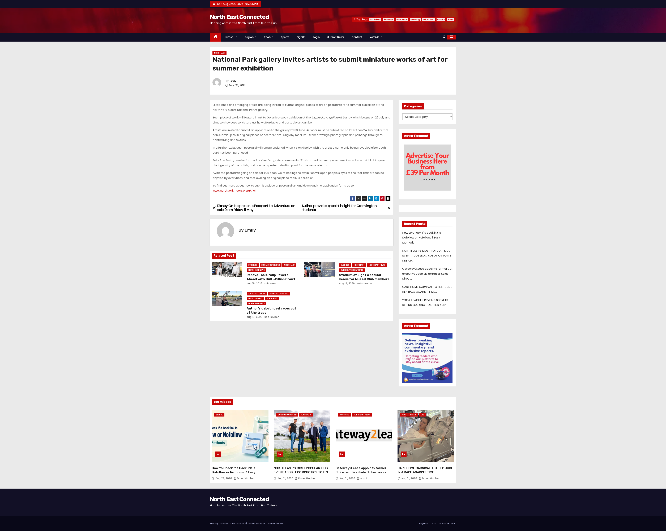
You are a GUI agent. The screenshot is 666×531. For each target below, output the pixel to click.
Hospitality (306, 414)
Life (422, 414)
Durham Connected (270, 265)
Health (413, 414)
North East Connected (239, 16)
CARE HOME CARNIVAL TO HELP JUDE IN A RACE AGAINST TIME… (425, 470)
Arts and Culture (256, 293)
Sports (285, 37)
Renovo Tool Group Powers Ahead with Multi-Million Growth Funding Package (272, 279)
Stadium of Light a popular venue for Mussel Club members (364, 277)
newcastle (401, 19)
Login (316, 37)
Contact (357, 37)
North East (375, 19)
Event (450, 19)
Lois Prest (270, 283)
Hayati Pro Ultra (427, 523)
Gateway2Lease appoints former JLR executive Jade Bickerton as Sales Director (427, 274)
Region (249, 37)
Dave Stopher (245, 478)
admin (363, 478)
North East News (256, 270)
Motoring (415, 19)
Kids (404, 414)
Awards (375, 37)
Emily (232, 81)
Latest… (230, 37)
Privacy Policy (447, 523)
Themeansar (276, 523)
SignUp (301, 37)
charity (441, 19)
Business (388, 19)
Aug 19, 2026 (254, 283)
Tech (267, 37)
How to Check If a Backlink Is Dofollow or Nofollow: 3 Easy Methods (421, 238)
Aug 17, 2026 (254, 317)
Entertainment (255, 298)
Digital (219, 414)
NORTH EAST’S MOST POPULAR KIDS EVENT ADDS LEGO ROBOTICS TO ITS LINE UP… (426, 256)
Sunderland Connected (352, 270)
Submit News (335, 37)
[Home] (215, 37)
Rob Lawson (364, 283)
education (428, 19)
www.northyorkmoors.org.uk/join (235, 191)
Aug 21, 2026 (286, 478)
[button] (444, 37)
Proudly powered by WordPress (228, 523)
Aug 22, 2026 (224, 478)
